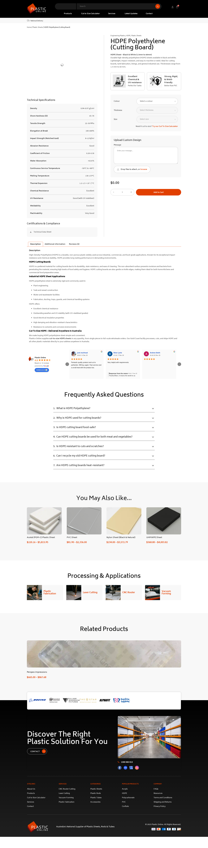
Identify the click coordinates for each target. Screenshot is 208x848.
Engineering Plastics (117, 35)
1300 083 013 (127, 762)
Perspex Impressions (37, 672)
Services (111, 14)
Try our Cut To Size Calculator (165, 126)
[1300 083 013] (118, 762)
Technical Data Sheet (42, 232)
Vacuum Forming (166, 593)
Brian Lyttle (118, 353)
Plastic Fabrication (50, 593)
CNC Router (128, 593)
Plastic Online (40, 357)
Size (115, 119)
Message (117, 145)
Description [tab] (35, 244)
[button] (68, 14)
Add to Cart (159, 192)
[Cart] (177, 6)
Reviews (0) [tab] (74, 244)
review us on (40, 370)
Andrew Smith (155, 353)
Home (29, 27)
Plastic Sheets (38, 27)
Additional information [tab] (55, 244)
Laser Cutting (90, 593)
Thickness (118, 110)
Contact (149, 14)
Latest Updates (131, 14)
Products (68, 14)
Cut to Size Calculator (90, 14)
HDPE (128, 35)
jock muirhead (82, 353)
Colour (117, 101)
